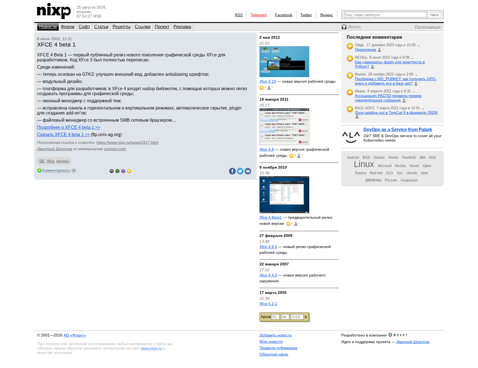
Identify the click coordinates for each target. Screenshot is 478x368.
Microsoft (384, 166)
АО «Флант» (75, 335)
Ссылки (142, 26)
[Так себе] (117, 170)
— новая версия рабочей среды (297, 81)
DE (42, 161)
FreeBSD (409, 157)
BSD (366, 157)
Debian (379, 157)
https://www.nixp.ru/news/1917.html (127, 142)
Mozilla (400, 166)
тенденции (408, 180)
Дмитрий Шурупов (54, 149)
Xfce (50, 161)
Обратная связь (273, 354)
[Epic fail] (112, 170)
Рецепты (122, 26)
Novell (414, 166)
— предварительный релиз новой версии (295, 220)
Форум (67, 26)
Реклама (182, 26)
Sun (400, 173)
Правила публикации (278, 348)
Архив (266, 317)
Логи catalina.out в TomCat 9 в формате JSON (396, 112)
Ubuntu (411, 173)
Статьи (101, 26)
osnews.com (115, 149)
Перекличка (365, 49)
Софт (84, 26)
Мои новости (271, 341)
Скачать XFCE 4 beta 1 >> (63, 134)
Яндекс (326, 15)
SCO (389, 173)
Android (353, 157)
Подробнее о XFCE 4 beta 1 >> (68, 127)
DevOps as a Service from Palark (397, 129)
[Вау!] (129, 170)
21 (383, 49)
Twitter (306, 15)
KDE (432, 157)
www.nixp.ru (151, 348)
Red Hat (376, 173)
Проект (162, 26)
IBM (422, 157)
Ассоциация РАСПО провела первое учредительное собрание (388, 97)
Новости (48, 26)
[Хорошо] (123, 170)
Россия (391, 180)
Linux (364, 164)
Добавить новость (275, 335)
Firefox (393, 157)
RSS (239, 15)
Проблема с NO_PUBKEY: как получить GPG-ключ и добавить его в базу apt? (396, 81)
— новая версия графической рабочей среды (294, 152)
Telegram (259, 15)
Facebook (283, 15)
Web (424, 173)
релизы (62, 161)
